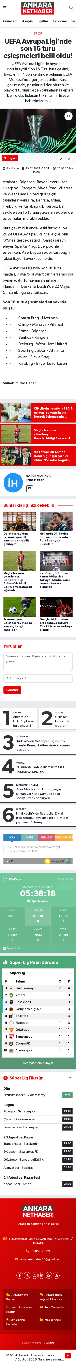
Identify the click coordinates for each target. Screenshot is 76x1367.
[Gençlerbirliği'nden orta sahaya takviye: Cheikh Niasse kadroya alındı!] (56, 607)
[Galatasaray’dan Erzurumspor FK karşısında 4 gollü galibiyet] (19, 521)
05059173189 (40, 1251)
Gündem (10, 21)
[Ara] (71, 8)
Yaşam (17, 712)
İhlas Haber (12, 168)
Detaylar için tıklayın (38, 1063)
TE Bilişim (48, 1342)
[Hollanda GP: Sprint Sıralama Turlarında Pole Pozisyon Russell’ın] (56, 521)
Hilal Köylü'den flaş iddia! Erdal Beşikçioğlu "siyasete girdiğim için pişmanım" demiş (42, 818)
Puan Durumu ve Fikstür (19, 1309)
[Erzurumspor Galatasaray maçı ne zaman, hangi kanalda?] (19, 607)
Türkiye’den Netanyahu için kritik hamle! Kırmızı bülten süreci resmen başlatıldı (43, 746)
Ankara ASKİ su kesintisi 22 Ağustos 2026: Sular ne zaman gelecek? (38, 1360)
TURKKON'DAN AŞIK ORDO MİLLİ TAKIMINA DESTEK (40, 769)
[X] (27, 1275)
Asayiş (27, 21)
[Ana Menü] (4, 8)
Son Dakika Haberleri (15, 1322)
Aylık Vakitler (13, 948)
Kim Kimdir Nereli (27, 785)
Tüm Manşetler (54, 1307)
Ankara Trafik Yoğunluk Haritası (51, 1297)
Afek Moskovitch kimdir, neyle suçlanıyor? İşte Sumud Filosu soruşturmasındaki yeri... (38, 794)
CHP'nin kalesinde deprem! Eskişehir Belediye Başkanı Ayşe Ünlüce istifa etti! (64, 721)
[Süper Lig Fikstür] (71, 1078)
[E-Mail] (29, 488)
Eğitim (42, 21)
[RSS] (56, 1275)
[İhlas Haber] (13, 483)
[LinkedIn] (41, 1275)
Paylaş (12, 158)
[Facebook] (19, 1275)
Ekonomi (60, 21)
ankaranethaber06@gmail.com (40, 1259)
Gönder (12, 690)
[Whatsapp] (49, 1275)
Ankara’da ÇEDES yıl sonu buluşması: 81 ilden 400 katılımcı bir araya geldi (24, 721)
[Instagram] (34, 1275)
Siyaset (60, 712)
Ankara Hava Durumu (17, 1297)
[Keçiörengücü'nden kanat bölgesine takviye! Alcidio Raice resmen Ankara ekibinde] (56, 561)
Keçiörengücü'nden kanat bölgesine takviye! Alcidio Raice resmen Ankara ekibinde (55, 580)
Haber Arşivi (53, 1319)
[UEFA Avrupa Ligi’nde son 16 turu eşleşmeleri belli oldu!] (38, 131)
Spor (38, 33)
